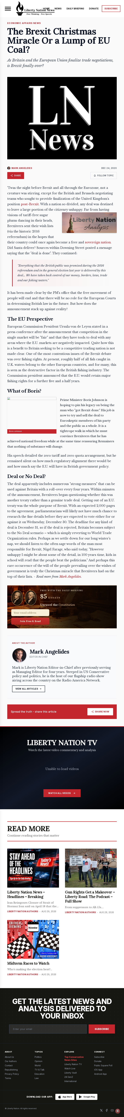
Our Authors (11, 1061)
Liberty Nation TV (73, 1064)
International (70, 1081)
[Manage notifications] (117, 1111)
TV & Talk (39, 1069)
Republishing (11, 1069)
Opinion (38, 1061)
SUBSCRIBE (111, 8)
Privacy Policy (12, 1074)
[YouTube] (112, 1110)
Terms (8, 1078)
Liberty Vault (70, 1072)
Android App (100, 1074)
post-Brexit (30, 204)
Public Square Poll (103, 1065)
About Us (9, 1057)
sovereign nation (98, 242)
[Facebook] (106, 1110)
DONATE (94, 8)
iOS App (98, 1069)
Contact (9, 1065)
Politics (38, 1057)
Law (37, 1078)
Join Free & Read (30, 621)
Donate (97, 1061)
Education (39, 1074)
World (38, 1065)
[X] (101, 1110)
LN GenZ (68, 1077)
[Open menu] (8, 8)
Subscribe (102, 1029)
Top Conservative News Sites (74, 1058)
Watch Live (69, 1068)
